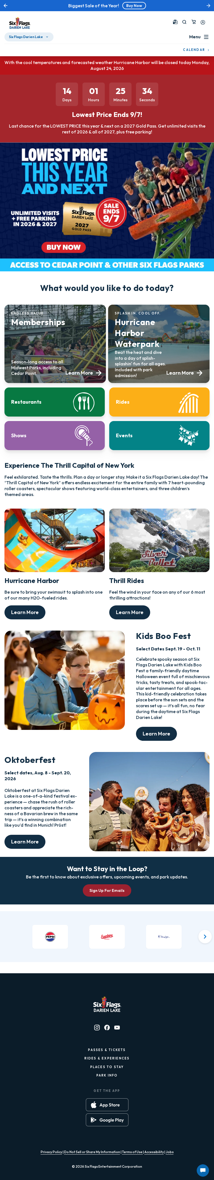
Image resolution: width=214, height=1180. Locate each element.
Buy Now (134, 5)
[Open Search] (184, 22)
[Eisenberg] (107, 937)
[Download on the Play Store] (107, 1119)
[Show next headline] (208, 5)
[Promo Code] (175, 22)
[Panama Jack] (164, 937)
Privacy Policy (51, 1152)
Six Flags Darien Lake (26, 37)
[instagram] (97, 1027)
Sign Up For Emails (107, 890)
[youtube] (117, 1027)
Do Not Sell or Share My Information (92, 1152)
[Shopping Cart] (193, 21)
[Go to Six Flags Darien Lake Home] (19, 23)
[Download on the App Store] (107, 1104)
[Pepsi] (50, 937)
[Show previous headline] (5, 5)
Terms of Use (132, 1152)
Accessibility (154, 1152)
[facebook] (107, 1027)
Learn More (25, 612)
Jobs (170, 1152)
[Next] (205, 936)
